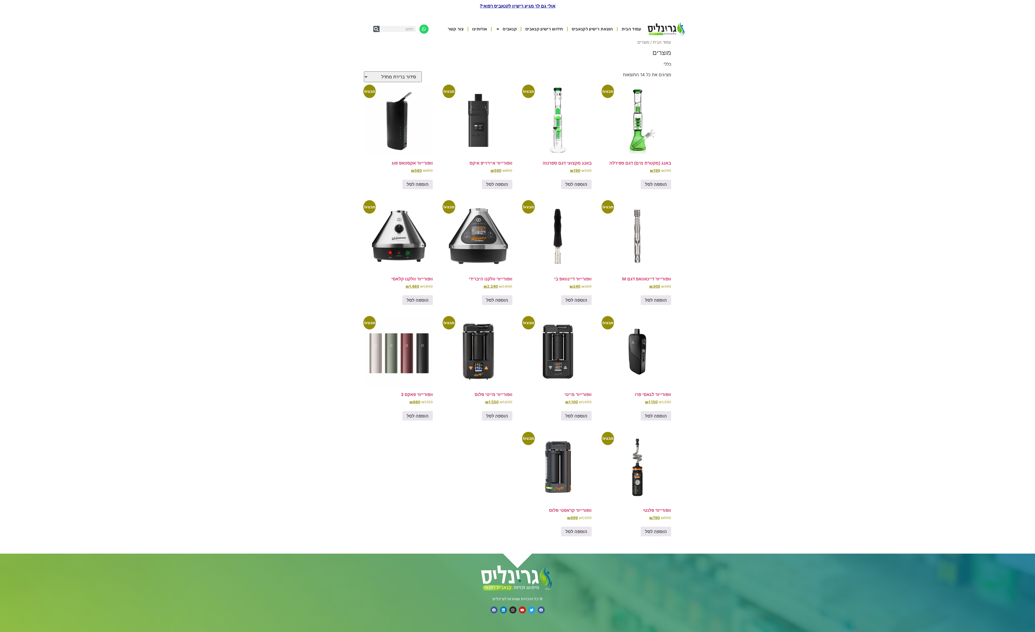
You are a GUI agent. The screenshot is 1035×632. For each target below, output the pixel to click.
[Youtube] (522, 609)
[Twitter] (531, 609)
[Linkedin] (503, 609)
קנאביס (510, 29)
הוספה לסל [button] (656, 184)
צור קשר (456, 29)
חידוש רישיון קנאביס (544, 29)
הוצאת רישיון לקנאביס (592, 29)
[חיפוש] (376, 29)
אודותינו (479, 29)
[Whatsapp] (424, 29)
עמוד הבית (631, 29)
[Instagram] (512, 609)
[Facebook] (541, 609)
